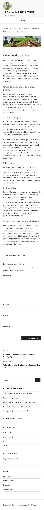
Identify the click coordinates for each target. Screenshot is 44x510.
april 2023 (6, 441)
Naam (6, 305)
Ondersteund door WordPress (25, 505)
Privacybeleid (8, 505)
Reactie (7, 276)
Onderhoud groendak (11, 398)
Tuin (4, 463)
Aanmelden (7, 476)
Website (6, 326)
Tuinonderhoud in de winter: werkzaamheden (19, 394)
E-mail (6, 316)
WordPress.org (9, 489)
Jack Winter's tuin (18, 12)
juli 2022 (6, 446)
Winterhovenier (31, 28)
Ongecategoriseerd (15, 255)
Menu (23, 21)
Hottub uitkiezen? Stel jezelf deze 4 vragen (18, 407)
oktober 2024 (8, 433)
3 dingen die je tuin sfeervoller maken (16, 411)
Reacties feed (8, 485)
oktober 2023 (8, 437)
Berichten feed (8, 481)
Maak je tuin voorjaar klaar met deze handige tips (20, 402)
